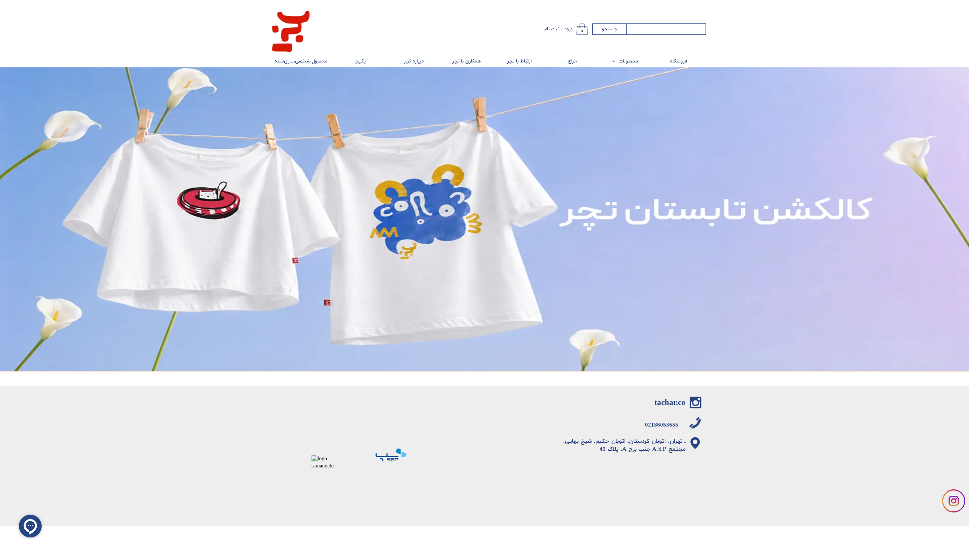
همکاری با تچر (466, 61)
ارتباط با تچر (519, 61)
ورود (568, 29)
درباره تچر (414, 61)
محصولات (628, 61)
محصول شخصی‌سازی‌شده (300, 61)
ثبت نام (551, 29)
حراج (572, 61)
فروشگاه (678, 61)
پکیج (360, 61)
